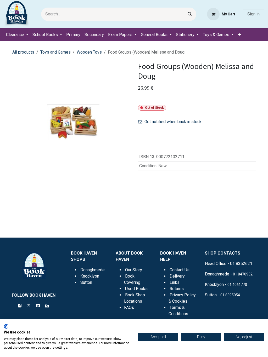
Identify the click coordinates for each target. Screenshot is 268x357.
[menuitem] (17, 35)
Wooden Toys (89, 52)
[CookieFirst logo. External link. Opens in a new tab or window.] (6, 326)
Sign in (253, 13)
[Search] (189, 14)
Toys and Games (55, 52)
